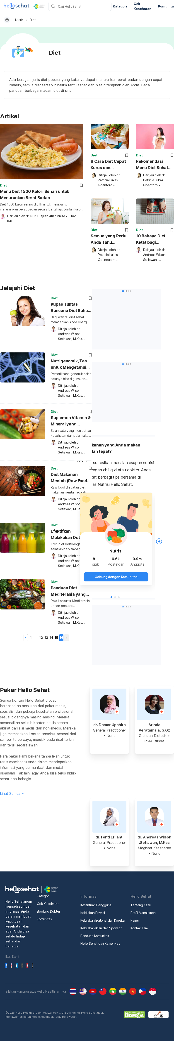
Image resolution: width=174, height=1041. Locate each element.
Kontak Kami (139, 928)
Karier (134, 920)
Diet (33, 19)
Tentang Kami (140, 905)
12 (41, 638)
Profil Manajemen (143, 913)
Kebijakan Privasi (92, 913)
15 (56, 638)
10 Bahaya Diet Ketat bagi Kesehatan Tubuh (153, 239)
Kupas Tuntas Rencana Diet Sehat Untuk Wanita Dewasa (70, 308)
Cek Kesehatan (48, 904)
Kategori (43, 896)
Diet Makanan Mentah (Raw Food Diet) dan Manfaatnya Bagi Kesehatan (69, 478)
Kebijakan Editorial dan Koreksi (102, 920)
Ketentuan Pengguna (95, 905)
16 (61, 638)
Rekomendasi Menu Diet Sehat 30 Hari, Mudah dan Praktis (152, 165)
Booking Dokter (48, 911)
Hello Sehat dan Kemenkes (100, 943)
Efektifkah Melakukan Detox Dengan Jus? (68, 535)
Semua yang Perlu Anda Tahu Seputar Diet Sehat (109, 239)
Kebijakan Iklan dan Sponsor (101, 928)
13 (46, 638)
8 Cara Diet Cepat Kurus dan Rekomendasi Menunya (108, 165)
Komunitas (44, 919)
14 (51, 638)
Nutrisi (19, 19)
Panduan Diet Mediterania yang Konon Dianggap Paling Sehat (68, 591)
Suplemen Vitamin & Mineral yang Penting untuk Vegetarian (71, 421)
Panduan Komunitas (94, 936)
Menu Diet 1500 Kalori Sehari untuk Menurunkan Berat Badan (34, 194)
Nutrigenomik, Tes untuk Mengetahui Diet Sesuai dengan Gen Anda (70, 365)
